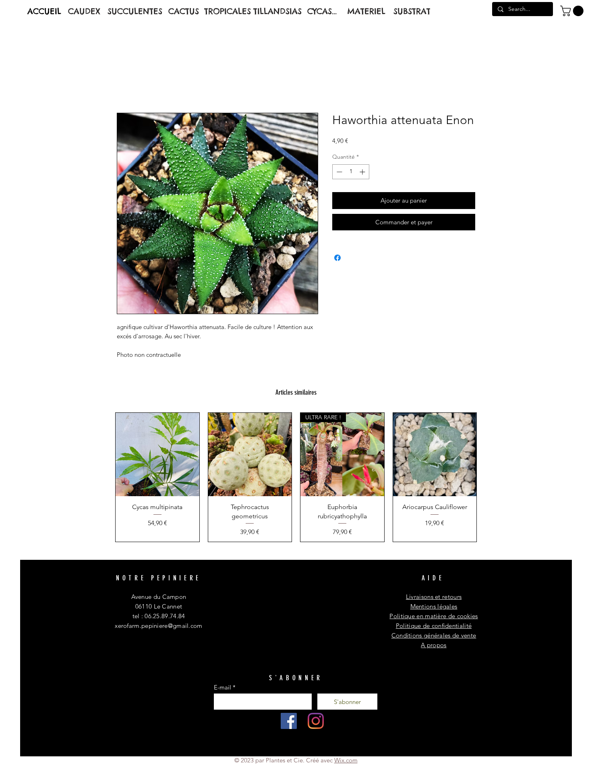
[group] (296, 477)
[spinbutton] (351, 172)
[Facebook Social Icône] (289, 721)
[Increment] (363, 172)
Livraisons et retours (434, 596)
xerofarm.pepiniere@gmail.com (158, 625)
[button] (573, 11)
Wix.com (346, 760)
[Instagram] (316, 721)
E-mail (222, 687)
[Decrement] (338, 172)
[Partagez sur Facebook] (337, 258)
